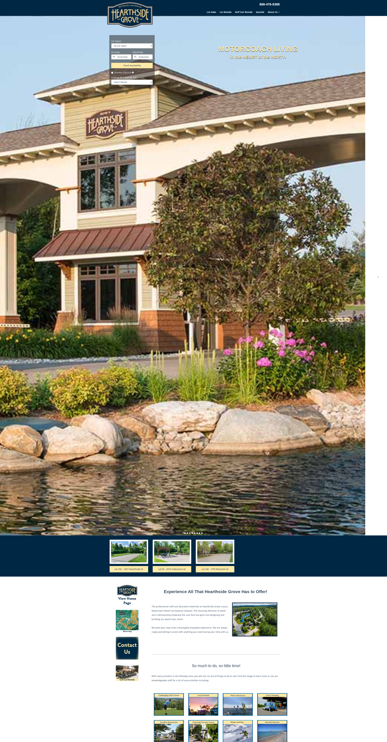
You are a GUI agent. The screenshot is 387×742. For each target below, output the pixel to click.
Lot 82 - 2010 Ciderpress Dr (172, 569)
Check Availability (132, 65)
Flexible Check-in (122, 72)
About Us (273, 12)
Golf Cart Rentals (243, 12)
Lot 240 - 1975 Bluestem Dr (215, 569)
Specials (260, 12)
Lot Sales (211, 12)
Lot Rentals (225, 12)
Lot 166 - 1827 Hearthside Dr (128, 569)
